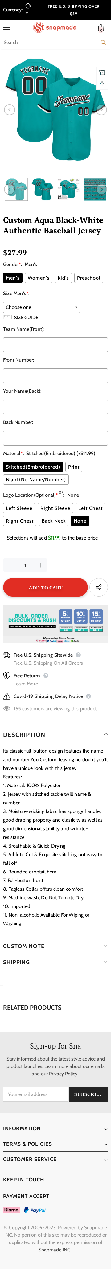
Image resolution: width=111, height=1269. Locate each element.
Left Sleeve (19, 508)
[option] (55, 109)
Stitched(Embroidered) (33, 467)
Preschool (89, 278)
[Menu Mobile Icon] (6, 27)
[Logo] (57, 27)
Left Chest (90, 508)
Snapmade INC (54, 1250)
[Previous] (9, 109)
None (80, 521)
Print (74, 467)
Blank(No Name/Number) (36, 480)
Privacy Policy (63, 1074)
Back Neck (54, 521)
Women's (39, 278)
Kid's (63, 278)
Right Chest (20, 521)
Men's (13, 278)
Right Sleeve (55, 508)
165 (17, 709)
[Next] (101, 109)
